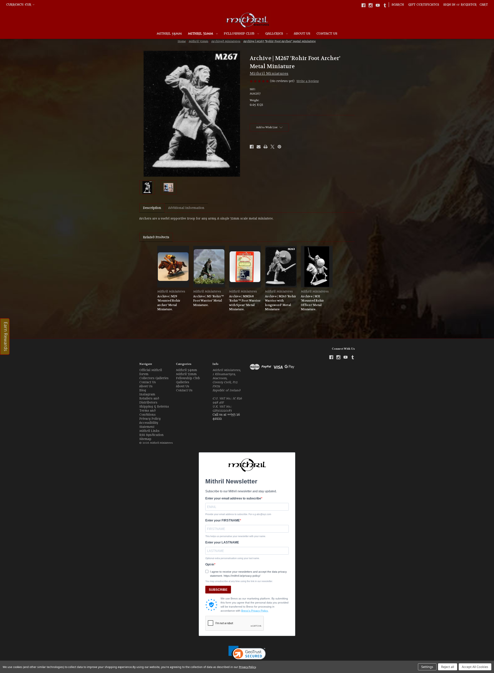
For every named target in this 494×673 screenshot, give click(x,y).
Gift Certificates (423, 4)
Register (469, 4)
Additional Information (186, 208)
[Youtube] (378, 5)
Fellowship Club (239, 33)
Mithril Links (149, 431)
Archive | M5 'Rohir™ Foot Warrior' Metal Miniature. (208, 300)
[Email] (259, 146)
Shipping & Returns (154, 406)
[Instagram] (371, 5)
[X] (272, 146)
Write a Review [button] (307, 81)
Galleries (274, 33)
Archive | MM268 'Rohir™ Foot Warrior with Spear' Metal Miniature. (245, 302)
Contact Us (326, 33)
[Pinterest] (279, 146)
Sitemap (145, 439)
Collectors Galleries (153, 378)
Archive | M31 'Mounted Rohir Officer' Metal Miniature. (312, 302)
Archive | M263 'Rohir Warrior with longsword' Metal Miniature (280, 302)
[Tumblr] (385, 5)
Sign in (449, 4)
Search (398, 4)
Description (152, 208)
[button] (247, 655)
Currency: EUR (19, 4)
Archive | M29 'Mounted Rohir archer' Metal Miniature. (168, 302)
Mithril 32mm (201, 33)
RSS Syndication (151, 435)
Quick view (173, 266)
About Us (302, 33)
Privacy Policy (150, 418)
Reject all (447, 667)
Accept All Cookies (475, 667)
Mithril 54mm (169, 33)
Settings (427, 667)
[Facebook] (363, 5)
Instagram (147, 394)
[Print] (265, 146)
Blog (142, 390)
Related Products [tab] (156, 237)
